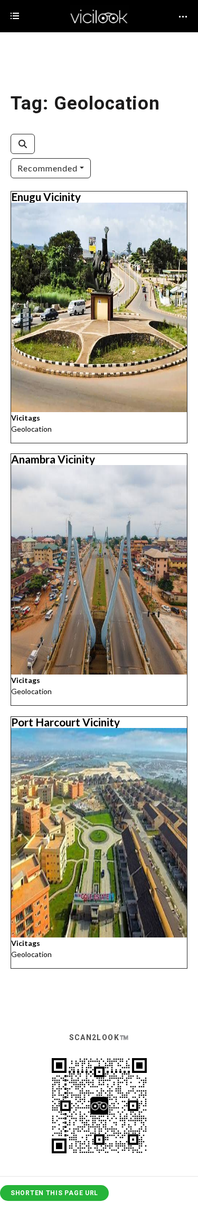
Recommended (47, 168)
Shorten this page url (54, 1193)
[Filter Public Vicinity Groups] (23, 144)
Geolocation (31, 428)
